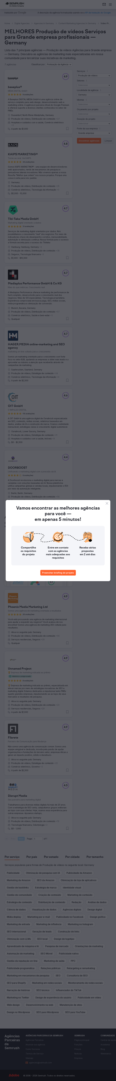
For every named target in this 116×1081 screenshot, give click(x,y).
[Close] (107, 503)
